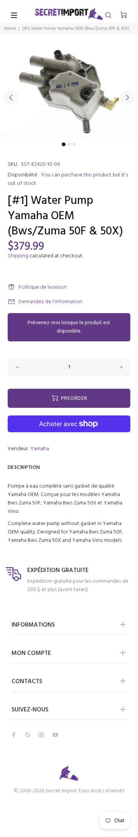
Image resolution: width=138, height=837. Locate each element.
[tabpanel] (69, 93)
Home (10, 28)
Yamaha (39, 448)
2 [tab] (69, 144)
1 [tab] (64, 144)
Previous (11, 97)
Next (127, 97)
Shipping (18, 256)
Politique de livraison (42, 287)
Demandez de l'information (50, 301)
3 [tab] (74, 144)
